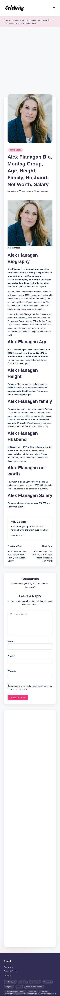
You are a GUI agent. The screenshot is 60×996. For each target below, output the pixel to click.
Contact (7, 976)
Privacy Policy (10, 971)
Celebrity (14, 8)
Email (11, 656)
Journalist (47, 982)
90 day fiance (10, 982)
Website (12, 671)
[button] (17, 535)
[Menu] (54, 8)
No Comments (42, 191)
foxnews (23, 982)
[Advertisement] (30, 59)
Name (11, 641)
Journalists (15, 150)
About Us (8, 967)
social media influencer (34, 987)
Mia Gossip (19, 521)
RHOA (19, 987)
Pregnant (9, 987)
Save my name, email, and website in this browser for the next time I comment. (30, 687)
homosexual (35, 982)
